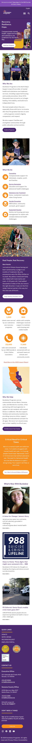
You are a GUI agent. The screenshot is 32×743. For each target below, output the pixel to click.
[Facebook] (6, 731)
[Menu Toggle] (24, 13)
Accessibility (23, 740)
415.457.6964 (6, 680)
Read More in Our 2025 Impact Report (16, 362)
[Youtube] (14, 731)
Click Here (16, 2)
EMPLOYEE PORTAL (8, 642)
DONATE (4, 634)
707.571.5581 (6, 696)
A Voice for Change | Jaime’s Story (16, 516)
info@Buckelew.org (8, 682)
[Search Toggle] (29, 13)
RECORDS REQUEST (8, 639)
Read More (6, 528)
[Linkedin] (10, 731)
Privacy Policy (13, 740)
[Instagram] (3, 731)
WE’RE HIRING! (6, 637)
